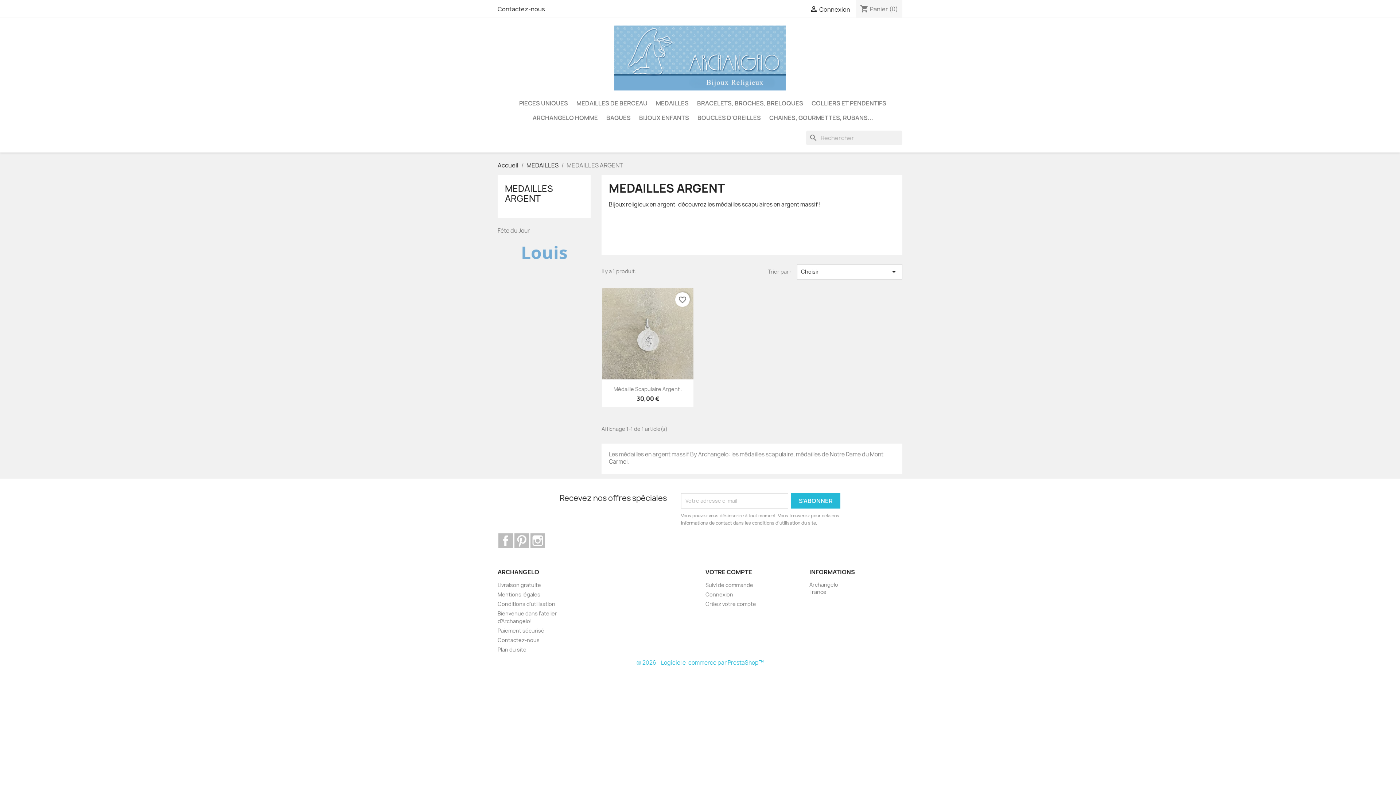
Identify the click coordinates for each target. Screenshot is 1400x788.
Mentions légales (519, 594)
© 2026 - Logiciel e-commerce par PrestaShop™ (700, 663)
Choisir (849, 271)
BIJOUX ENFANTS (664, 118)
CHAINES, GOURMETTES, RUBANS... (821, 118)
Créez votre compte (730, 603)
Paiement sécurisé (521, 630)
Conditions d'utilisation (526, 603)
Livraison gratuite (519, 585)
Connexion (719, 594)
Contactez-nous (521, 9)
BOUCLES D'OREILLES (729, 118)
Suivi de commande (729, 585)
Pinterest (521, 540)
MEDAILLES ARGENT (529, 193)
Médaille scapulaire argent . (648, 389)
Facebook (505, 540)
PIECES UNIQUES (543, 103)
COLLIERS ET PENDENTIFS (849, 103)
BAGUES (618, 118)
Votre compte (728, 572)
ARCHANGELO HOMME (565, 118)
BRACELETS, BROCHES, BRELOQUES (750, 103)
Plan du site (512, 649)
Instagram (537, 540)
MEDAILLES (672, 103)
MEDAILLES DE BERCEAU (612, 103)
